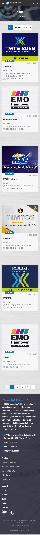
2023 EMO (6, 357)
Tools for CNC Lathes (9, 471)
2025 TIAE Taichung (10, 179)
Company (17, 27)
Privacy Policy (24, 530)
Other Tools (6, 475)
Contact (5, 507)
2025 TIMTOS (7, 238)
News (4, 498)
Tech (4, 490)
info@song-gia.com (11, 450)
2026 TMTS (7, 66)
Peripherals (6, 479)
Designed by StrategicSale (20, 525)
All (10, 27)
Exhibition (27, 27)
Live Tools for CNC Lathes (11, 466)
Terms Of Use (14, 530)
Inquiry (5, 503)
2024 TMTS (7, 298)
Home (16, 17)
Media (4, 494)
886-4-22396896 (10, 442)
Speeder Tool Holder (9, 462)
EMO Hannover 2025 (10, 119)
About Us (5, 485)
